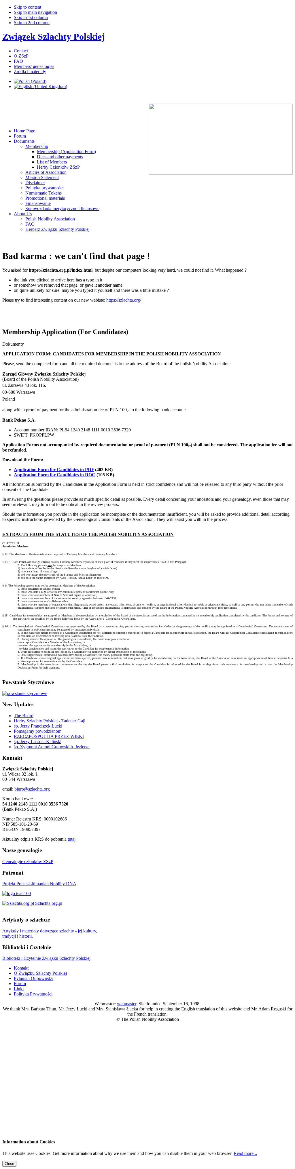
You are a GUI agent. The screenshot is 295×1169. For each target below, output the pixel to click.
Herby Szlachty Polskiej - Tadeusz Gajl (49, 720)
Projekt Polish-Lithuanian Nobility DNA (39, 883)
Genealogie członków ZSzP (27, 861)
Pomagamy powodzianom (37, 731)
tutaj (71, 839)
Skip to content (27, 7)
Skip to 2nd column (32, 22)
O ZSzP (21, 56)
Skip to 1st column (31, 17)
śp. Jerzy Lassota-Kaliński (37, 741)
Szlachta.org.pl (48, 903)
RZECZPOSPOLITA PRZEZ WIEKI (49, 736)
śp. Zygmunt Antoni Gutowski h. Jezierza (52, 746)
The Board (23, 715)
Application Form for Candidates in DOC (54, 474)
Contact (21, 50)
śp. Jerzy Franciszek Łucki (38, 726)
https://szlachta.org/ (123, 300)
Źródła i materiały (30, 71)
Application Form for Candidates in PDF (54, 469)
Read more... (245, 1153)
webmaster (126, 1003)
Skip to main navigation (35, 12)
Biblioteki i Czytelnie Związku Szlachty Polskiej (46, 958)
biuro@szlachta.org (32, 789)
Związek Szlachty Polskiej (53, 36)
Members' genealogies (34, 66)
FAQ (18, 61)
